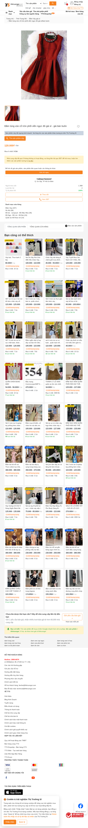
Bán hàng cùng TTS (76, 8)
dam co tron (61, 645)
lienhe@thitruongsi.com (27, 685)
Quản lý (22, 822)
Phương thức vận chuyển (13, 679)
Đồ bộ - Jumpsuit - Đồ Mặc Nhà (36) (19, 213)
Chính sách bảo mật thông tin (15, 723)
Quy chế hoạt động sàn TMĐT (15, 740)
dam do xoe (35, 645)
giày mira (46, 8)
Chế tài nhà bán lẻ (11, 716)
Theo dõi (45, 194)
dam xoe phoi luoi (37, 643)
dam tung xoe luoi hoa (12, 643)
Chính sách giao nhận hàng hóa (16, 733)
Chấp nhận (10, 822)
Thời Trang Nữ (21, 19)
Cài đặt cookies (10, 726)
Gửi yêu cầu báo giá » (72, 617)
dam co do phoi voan (12, 645)
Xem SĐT (45, 199)
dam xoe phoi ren (63, 643)
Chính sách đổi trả (11, 682)
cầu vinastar (37, 8)
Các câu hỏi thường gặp (13, 665)
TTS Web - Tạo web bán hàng (15, 750)
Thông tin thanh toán (12, 709)
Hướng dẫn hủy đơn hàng (13, 675)
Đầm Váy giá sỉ (34, 19)
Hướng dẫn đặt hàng (12, 672)
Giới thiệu (7, 696)
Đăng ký (77, 4)
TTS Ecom (8, 757)
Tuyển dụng (8, 703)
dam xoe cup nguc (37, 641)
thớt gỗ (28, 8)
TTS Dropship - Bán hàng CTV (15, 747)
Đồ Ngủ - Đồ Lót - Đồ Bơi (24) (16, 215)
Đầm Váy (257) (11, 208)
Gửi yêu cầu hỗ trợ (11, 669)
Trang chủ (10, 19)
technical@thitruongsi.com (26, 689)
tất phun (55, 8)
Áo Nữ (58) (10, 210)
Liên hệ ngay (44, 172)
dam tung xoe (9, 641)
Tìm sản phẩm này (16, 138)
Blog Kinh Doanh (10, 699)
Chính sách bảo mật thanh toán (15, 719)
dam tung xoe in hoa (64, 641)
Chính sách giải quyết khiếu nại (15, 729)
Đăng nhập (78, 2)
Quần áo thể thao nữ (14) (15, 218)
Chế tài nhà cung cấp (12, 713)
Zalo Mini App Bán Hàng (13, 754)
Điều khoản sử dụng (11, 706)
